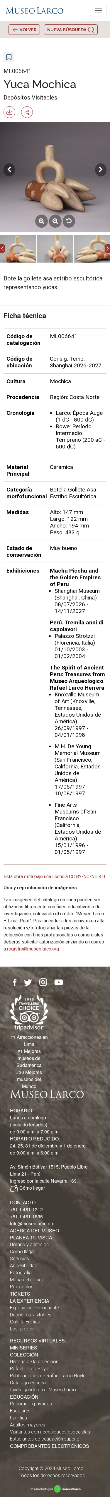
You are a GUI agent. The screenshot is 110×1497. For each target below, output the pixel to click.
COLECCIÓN (24, 1354)
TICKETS (20, 1293)
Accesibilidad (23, 1265)
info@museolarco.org (32, 1223)
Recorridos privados (31, 1404)
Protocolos (21, 1286)
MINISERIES (23, 1347)
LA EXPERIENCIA (29, 1300)
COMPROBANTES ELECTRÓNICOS (49, 1446)
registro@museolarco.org (33, 949)
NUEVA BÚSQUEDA (67, 29)
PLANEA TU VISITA (31, 1237)
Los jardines (22, 1329)
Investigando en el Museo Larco (43, 1389)
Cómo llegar (32, 1187)
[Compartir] (29, 111)
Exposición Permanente (34, 1308)
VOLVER (28, 29)
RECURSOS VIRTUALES (37, 1340)
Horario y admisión (29, 1244)
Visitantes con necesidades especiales (50, 1432)
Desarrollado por (55, 1488)
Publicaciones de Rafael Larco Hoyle (48, 1375)
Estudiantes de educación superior (45, 1439)
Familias (18, 1418)
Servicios (19, 1258)
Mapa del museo (27, 1279)
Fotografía (21, 1272)
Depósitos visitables (30, 1315)
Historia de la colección (34, 1361)
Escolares (20, 1411)
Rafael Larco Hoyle (29, 1368)
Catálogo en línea (28, 1382)
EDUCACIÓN (24, 1396)
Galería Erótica (25, 1322)
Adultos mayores (27, 1425)
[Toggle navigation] (98, 10)
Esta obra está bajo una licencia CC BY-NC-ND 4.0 (54, 876)
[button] (2, 248)
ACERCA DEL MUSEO (34, 1230)
